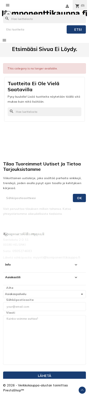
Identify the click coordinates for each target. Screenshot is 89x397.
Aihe (9, 288)
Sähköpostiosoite (20, 300)
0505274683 (22, 251)
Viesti (10, 312)
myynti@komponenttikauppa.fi (56, 257)
